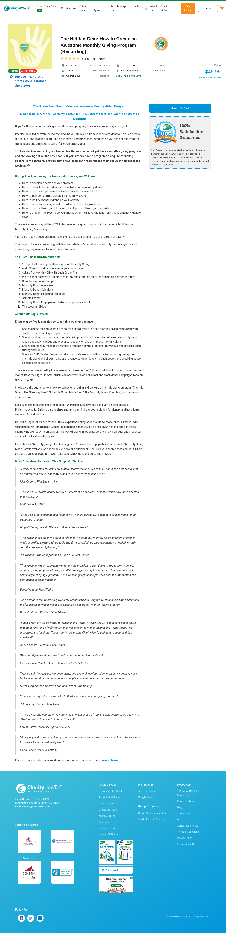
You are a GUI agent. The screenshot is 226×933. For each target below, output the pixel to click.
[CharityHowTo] (17, 8)
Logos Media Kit (186, 844)
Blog (144, 8)
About (153, 6)
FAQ (179, 819)
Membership (118, 6)
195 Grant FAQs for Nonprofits (188, 793)
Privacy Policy (184, 837)
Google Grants (146, 797)
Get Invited (188, 8)
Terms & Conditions (188, 831)
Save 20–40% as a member (209, 78)
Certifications (68, 8)
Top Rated (104, 822)
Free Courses (106, 803)
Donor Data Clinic (47, 8)
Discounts (133, 6)
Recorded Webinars (110, 797)
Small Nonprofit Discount (152, 819)
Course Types (98, 8)
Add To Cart (181, 108)
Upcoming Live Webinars (113, 791)
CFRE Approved (108, 809)
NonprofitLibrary (186, 801)
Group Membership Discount (154, 813)
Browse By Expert (109, 828)
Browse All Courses (109, 834)
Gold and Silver (146, 791)
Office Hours (83, 8)
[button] (221, 8)
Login (208, 8)
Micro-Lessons (107, 815)
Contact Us (183, 813)
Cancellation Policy (187, 825)
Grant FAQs (163, 8)
